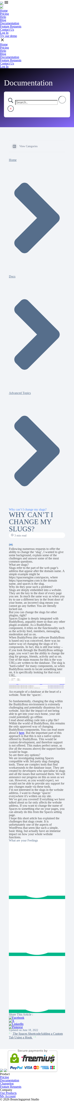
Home (13, 160)
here (21, 732)
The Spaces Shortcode (26, 1033)
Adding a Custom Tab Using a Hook (36, 1035)
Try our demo (8, 36)
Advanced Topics (20, 393)
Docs (12, 276)
